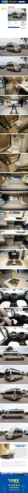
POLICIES (23, 489)
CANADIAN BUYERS (23, 486)
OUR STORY (4, 486)
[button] (25, 1)
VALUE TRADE (23, 25)
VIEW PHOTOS (23, 20)
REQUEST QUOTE (23, 24)
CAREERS (4, 489)
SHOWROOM (4, 488)
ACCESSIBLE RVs (23, 485)
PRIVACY (23, 488)
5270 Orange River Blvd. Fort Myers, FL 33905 (13, 2)
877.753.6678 (13, 1)
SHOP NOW (4, 485)
